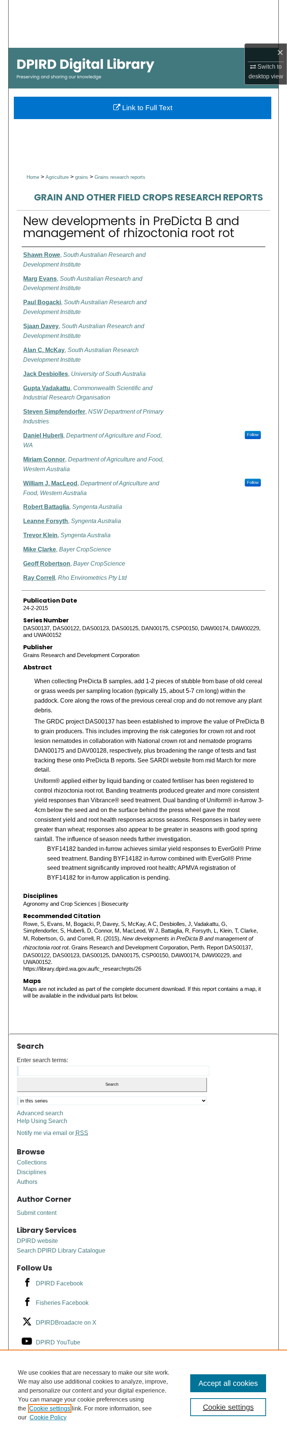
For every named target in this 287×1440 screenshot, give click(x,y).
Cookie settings (49, 1408)
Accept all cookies (228, 1383)
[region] (143, 1395)
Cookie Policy (48, 1417)
